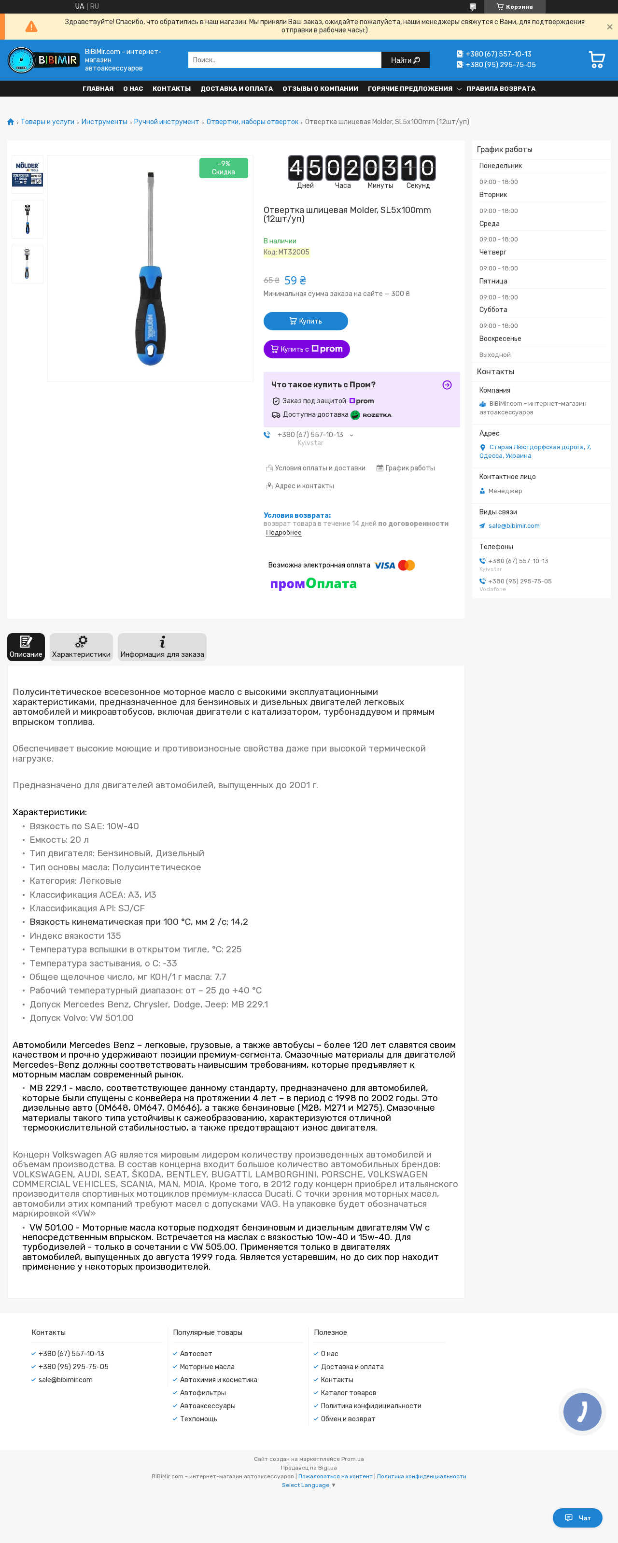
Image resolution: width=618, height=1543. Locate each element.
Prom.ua (352, 1459)
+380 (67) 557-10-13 (71, 1354)
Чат (585, 1518)
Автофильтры (203, 1393)
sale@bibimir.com (514, 525)
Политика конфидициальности (371, 1406)
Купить (310, 321)
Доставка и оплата (236, 88)
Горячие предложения (410, 88)
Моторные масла (207, 1367)
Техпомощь (198, 1419)
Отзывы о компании (320, 88)
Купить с (295, 349)
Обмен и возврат (348, 1419)
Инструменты (104, 122)
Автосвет (196, 1354)
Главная (98, 88)
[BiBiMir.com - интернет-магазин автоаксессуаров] (43, 60)
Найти (402, 60)
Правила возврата (500, 88)
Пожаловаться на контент (335, 1476)
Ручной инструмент (166, 122)
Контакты (172, 88)
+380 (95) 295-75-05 (74, 1367)
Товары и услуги (47, 122)
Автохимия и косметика (218, 1380)
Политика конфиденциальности (421, 1476)
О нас (133, 88)
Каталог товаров (349, 1393)
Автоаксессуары (208, 1406)
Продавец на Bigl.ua (309, 1467)
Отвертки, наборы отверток (252, 122)
